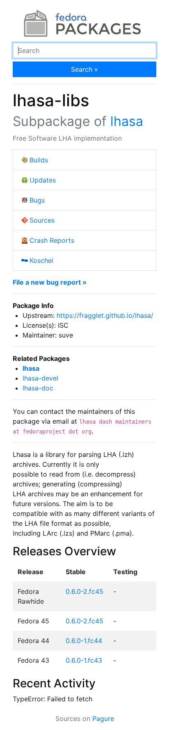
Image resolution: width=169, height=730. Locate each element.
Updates (43, 180)
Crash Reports (52, 240)
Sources (42, 220)
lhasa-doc (38, 388)
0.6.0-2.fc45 (84, 591)
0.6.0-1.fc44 (84, 640)
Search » (84, 69)
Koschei (41, 260)
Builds (39, 160)
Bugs (37, 200)
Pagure (103, 718)
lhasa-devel (40, 378)
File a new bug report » (50, 282)
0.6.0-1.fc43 (84, 660)
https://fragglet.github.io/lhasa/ (105, 315)
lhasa (126, 121)
